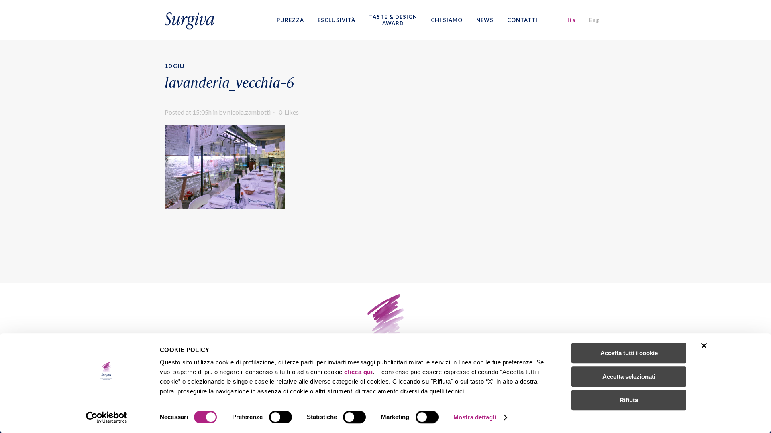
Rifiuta (629, 400)
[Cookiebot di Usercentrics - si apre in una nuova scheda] (106, 417)
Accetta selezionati (628, 376)
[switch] (280, 417)
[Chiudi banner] (704, 345)
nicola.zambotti (249, 112)
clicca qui (358, 371)
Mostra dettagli (474, 417)
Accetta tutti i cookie (629, 353)
